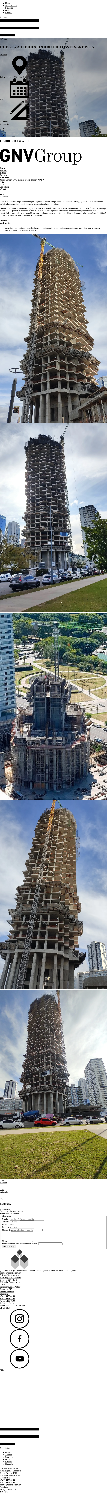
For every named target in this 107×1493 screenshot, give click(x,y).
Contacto (3, 17)
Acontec (8, 1455)
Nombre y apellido (10, 1219)
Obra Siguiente (4, 1190)
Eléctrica (3, 39)
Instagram (4, 1489)
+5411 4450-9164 (7, 1296)
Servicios (9, 8)
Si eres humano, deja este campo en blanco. (20, 1244)
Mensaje (6, 1241)
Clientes (8, 12)
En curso (3, 55)
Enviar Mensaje (9, 1246)
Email (5, 1224)
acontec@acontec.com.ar (10, 1273)
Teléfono (6, 1222)
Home (7, 3)
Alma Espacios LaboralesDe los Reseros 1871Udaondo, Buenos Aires (10, 1279)
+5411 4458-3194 (7, 1298)
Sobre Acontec (11, 5)
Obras (7, 10)
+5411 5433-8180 (7, 1301)
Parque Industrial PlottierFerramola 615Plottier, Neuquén (10, 1289)
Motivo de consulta (10, 1230)
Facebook (12, 1489)
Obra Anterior (3, 1181)
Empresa (6, 1227)
